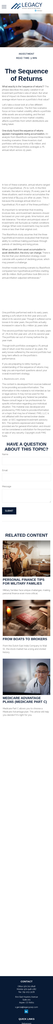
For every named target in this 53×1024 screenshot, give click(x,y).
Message (6, 486)
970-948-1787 (30, 989)
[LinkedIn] (26, 1011)
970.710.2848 (29, 986)
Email (5, 470)
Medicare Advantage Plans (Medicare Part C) (25, 700)
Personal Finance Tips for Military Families (23, 581)
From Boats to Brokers (25, 639)
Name (5, 454)
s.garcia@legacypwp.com (26, 1007)
